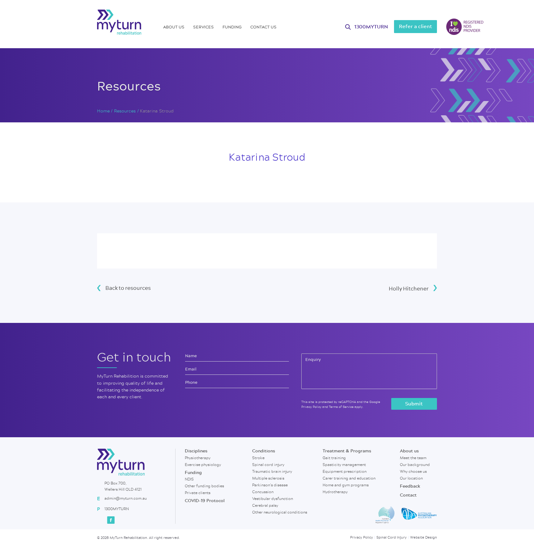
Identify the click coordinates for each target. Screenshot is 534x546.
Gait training (334, 458)
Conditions (263, 451)
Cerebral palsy (265, 505)
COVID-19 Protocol (205, 501)
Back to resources (128, 288)
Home (103, 111)
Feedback (410, 486)
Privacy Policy (311, 406)
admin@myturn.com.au (125, 498)
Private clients (197, 493)
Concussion (262, 492)
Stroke (258, 458)
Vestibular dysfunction (272, 499)
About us (173, 26)
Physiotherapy (197, 458)
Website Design (423, 537)
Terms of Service (341, 406)
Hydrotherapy (335, 492)
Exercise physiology (203, 465)
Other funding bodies (204, 486)
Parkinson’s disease (270, 485)
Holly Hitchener (409, 288)
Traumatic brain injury (272, 471)
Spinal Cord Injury (391, 537)
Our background (415, 465)
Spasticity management (344, 465)
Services (203, 26)
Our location (411, 478)
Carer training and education (349, 478)
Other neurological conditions (279, 512)
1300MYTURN (371, 26)
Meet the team (413, 458)
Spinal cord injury (268, 465)
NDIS (189, 479)
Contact (408, 495)
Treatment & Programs (347, 451)
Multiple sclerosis (268, 478)
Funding (232, 26)
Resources (125, 111)
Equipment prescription (345, 471)
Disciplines (196, 451)
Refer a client (415, 26)
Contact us (263, 26)
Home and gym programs (346, 485)
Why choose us (413, 471)
